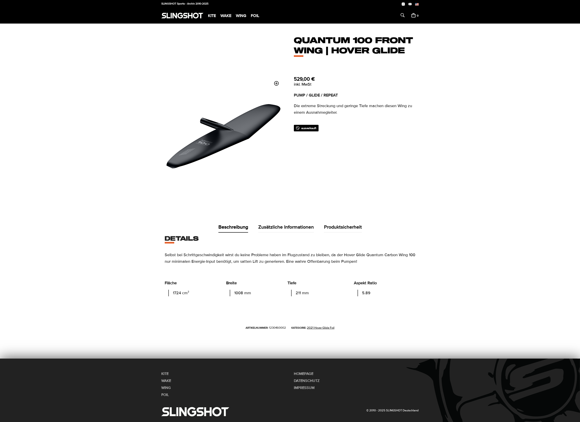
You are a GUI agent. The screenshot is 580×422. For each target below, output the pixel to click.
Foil (255, 15)
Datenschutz (307, 381)
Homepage (303, 373)
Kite (212, 15)
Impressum (304, 388)
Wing (241, 15)
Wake (225, 15)
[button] (276, 83)
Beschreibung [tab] (233, 227)
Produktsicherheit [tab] (343, 227)
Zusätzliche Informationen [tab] (286, 227)
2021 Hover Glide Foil (320, 328)
